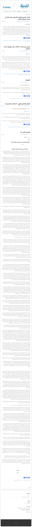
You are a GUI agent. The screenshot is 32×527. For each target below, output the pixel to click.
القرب (6, 40)
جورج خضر (22, 82)
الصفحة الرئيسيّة (25, 11)
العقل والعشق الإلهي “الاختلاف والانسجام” (17, 104)
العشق (7, 40)
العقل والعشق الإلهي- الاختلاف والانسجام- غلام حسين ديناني (19, 108)
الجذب (16, 40)
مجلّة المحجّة (21, 134)
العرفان (13, 40)
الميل (27, 41)
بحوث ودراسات (24, 40)
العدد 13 (27, 98)
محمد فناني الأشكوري (19, 21)
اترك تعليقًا (3, 21)
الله (10, 98)
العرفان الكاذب (10, 40)
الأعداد (14, 11)
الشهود (15, 40)
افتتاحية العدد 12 (25, 132)
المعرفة (4, 40)
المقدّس (29, 41)
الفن (11, 98)
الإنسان (16, 98)
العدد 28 (27, 40)
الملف (25, 98)
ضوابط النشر (19, 11)
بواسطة (18, 523)
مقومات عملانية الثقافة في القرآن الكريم (23, 508)
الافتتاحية (25, 137)
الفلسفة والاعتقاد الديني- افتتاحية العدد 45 (25, 497)
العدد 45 (29, 495)
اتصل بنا (6, 11)
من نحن (10, 11)
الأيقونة (28, 80)
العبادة (14, 98)
